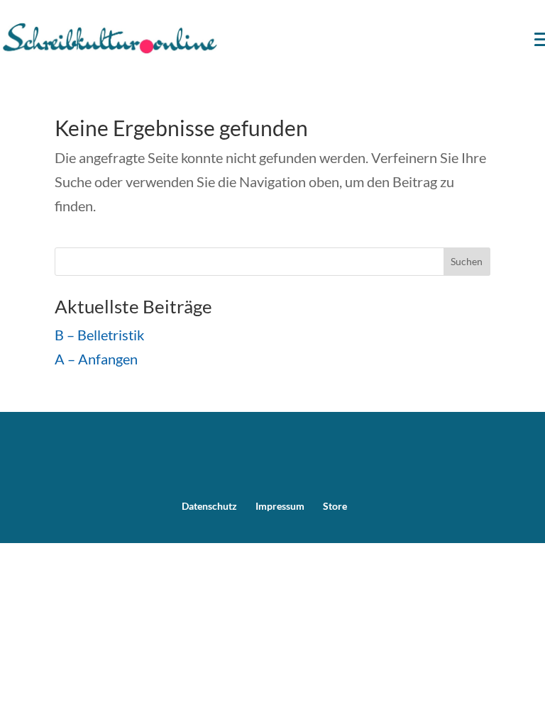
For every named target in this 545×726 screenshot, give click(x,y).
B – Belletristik (99, 334)
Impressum (279, 506)
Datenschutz (209, 506)
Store (335, 506)
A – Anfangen (96, 358)
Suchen (467, 261)
